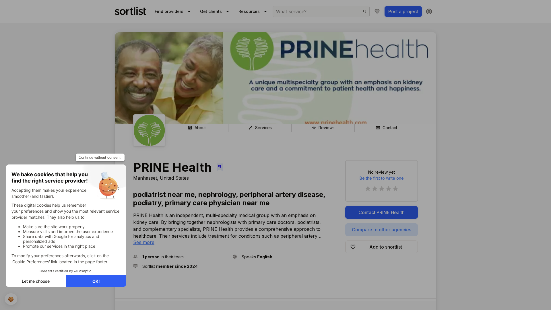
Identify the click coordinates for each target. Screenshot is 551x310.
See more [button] (143, 242)
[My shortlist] (377, 11)
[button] (180, 256)
